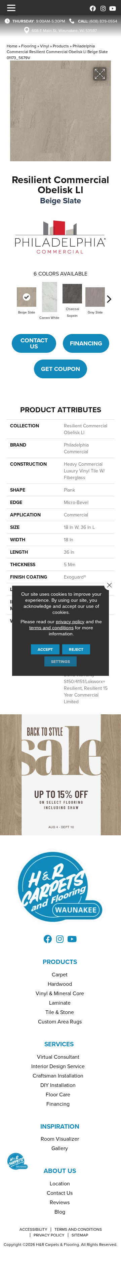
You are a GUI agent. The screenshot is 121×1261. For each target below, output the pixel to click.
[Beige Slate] (26, 297)
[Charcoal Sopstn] (72, 293)
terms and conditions (51, 627)
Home (12, 46)
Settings (60, 661)
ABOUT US (60, 1170)
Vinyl (44, 46)
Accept (45, 649)
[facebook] (91, 7)
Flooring (28, 46)
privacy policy (70, 621)
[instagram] (101, 7)
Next (109, 295)
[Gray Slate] (95, 297)
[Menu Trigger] (11, 7)
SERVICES (59, 1044)
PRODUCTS (60, 961)
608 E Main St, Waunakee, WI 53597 (64, 30)
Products (61, 46)
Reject (76, 649)
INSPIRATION (59, 1126)
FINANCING (86, 343)
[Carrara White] (49, 297)
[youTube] (112, 7)
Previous (12, 295)
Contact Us (34, 343)
